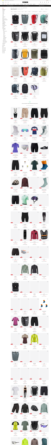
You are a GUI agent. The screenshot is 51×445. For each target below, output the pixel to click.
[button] (43, 9)
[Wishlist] (46, 2)
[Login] (42, 2)
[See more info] (15, 29)
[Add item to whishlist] (28, 14)
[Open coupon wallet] (40, 2)
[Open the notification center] (44, 2)
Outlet (3, 0)
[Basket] (48, 2)
